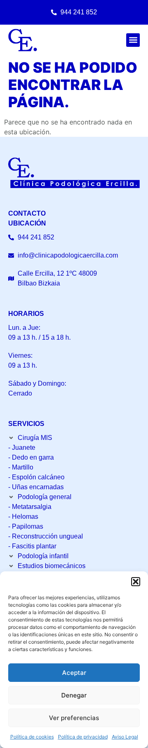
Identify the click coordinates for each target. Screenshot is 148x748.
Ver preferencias (74, 718)
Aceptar (74, 673)
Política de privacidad (83, 737)
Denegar (74, 695)
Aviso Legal (125, 737)
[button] (136, 582)
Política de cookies (32, 737)
